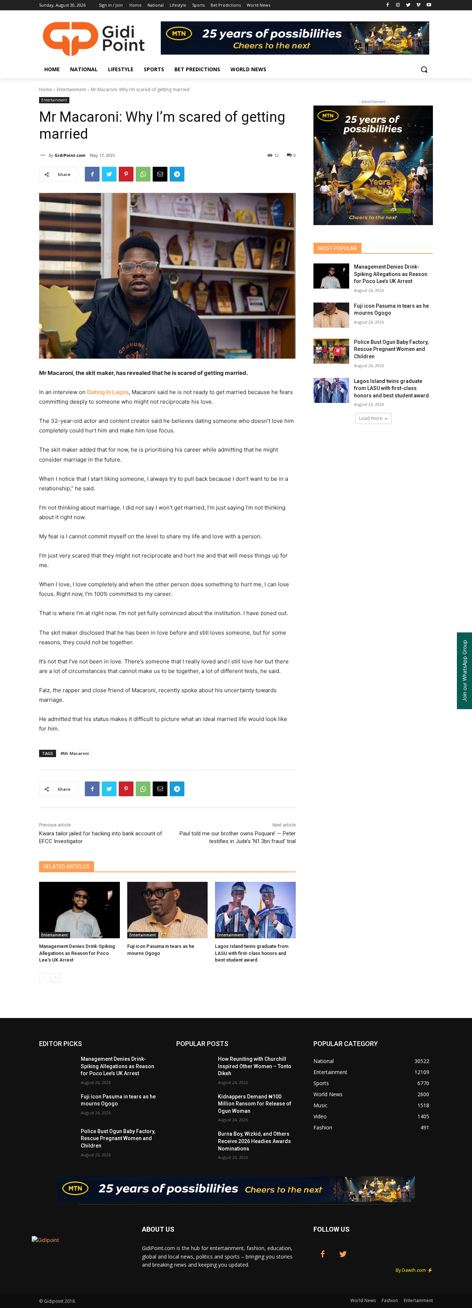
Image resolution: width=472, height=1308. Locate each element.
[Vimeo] (418, 5)
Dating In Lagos (108, 392)
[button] (424, 69)
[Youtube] (428, 5)
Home (45, 89)
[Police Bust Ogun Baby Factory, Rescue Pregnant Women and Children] (331, 351)
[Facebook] (388, 5)
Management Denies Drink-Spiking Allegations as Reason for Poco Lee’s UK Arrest (77, 952)
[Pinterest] (126, 174)
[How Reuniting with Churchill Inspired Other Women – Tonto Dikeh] (194, 1068)
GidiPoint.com (70, 155)
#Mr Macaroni (74, 753)
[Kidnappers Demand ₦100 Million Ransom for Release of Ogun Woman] (194, 1105)
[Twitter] (408, 5)
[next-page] (55, 978)
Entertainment (71, 89)
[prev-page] (43, 978)
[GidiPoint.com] (44, 155)
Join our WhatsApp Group (464, 671)
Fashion (390, 1300)
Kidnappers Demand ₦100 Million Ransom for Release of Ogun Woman (254, 1104)
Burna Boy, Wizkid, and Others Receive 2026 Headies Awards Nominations (254, 1141)
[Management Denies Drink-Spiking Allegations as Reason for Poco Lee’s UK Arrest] (79, 910)
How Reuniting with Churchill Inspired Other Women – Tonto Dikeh (254, 1066)
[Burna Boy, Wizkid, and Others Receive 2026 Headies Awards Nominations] (194, 1143)
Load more (370, 418)
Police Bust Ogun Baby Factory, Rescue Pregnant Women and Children (391, 349)
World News (363, 1300)
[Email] (160, 174)
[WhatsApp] (143, 174)
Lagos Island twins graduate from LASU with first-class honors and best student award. (251, 952)
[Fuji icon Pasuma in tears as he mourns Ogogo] (167, 910)
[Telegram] (177, 174)
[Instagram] (398, 5)
